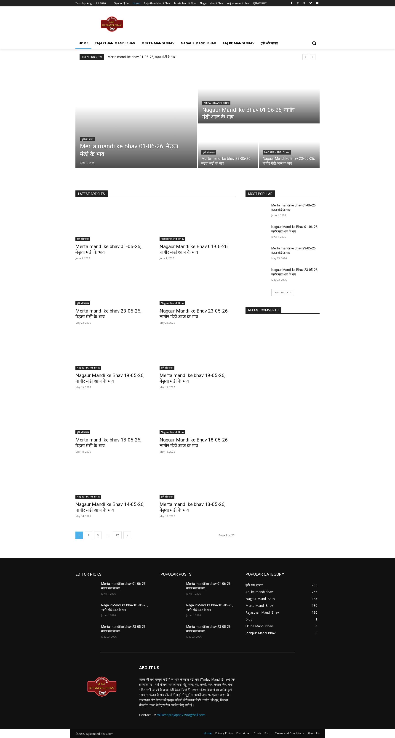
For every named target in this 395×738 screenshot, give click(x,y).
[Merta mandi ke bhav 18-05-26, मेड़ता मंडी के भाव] (112, 415)
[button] (314, 43)
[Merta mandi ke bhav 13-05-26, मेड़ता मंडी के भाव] (197, 480)
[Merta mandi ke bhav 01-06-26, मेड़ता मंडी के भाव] (136, 116)
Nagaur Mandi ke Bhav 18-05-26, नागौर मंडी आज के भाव (194, 442)
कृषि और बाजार (87, 139)
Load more (281, 292)
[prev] (305, 57)
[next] (312, 57)
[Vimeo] (310, 3)
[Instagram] (298, 3)
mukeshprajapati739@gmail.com (181, 715)
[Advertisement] (232, 23)
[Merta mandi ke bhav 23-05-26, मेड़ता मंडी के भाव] (228, 146)
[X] (304, 3)
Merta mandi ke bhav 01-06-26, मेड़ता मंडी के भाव (142, 57)
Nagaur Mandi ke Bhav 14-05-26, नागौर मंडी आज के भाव (109, 507)
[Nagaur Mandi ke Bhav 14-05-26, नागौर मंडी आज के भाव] (112, 480)
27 (117, 535)
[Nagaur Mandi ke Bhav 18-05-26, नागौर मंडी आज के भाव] (197, 415)
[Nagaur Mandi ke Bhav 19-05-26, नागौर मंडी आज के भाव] (112, 351)
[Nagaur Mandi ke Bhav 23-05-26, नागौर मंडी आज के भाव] (289, 146)
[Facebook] (291, 3)
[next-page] (127, 535)
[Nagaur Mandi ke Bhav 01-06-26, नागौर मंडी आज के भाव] (259, 94)
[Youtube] (317, 3)
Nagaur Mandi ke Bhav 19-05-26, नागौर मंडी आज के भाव (109, 378)
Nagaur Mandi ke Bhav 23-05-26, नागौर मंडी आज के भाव (194, 313)
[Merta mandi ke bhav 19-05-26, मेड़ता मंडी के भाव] (197, 351)
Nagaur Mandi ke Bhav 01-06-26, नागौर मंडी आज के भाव (194, 249)
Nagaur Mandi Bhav (216, 103)
